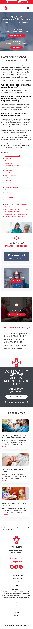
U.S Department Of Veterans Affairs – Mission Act (18, 209)
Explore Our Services (16, 402)
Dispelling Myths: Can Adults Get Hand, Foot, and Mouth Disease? (14, 436)
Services (17, 572)
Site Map (16, 612)
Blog (17, 585)
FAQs (6, 199)
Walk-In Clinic (8, 173)
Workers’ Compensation (11, 175)
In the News (8, 180)
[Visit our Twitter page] (16, 567)
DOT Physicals (9, 197)
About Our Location (16, 314)
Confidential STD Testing (11, 187)
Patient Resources (17, 578)
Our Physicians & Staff (11, 202)
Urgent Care (8, 168)
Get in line (16, 281)
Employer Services (10, 163)
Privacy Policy (8, 207)
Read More (5, 447)
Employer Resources (17, 575)
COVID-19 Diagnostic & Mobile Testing (15, 216)
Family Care (8, 182)
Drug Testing (8, 190)
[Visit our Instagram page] (21, 567)
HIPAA (16, 605)
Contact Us (8, 158)
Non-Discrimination (16, 609)
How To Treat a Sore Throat (12, 211)
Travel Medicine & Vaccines (12, 165)
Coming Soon (8, 170)
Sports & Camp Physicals (11, 177)
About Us (17, 582)
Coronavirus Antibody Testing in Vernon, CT (16, 214)
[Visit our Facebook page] (12, 567)
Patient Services (9, 160)
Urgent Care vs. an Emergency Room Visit (16, 204)
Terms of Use (16, 615)
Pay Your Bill (24, 2)
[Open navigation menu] (27, 8)
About (6, 185)
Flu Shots (7, 192)
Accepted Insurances (10, 194)
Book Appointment (12, 2)
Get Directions (17, 558)
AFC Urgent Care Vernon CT (12, 156)
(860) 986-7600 (23, 22)
